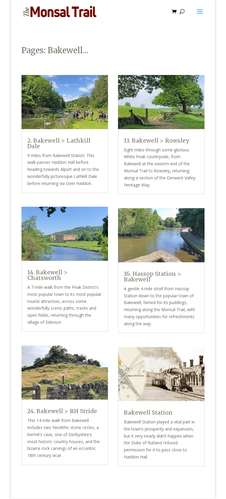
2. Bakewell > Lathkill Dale (58, 143)
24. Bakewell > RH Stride (62, 411)
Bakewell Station (148, 412)
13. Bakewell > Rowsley (157, 140)
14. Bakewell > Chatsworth (47, 275)
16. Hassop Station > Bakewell (152, 276)
